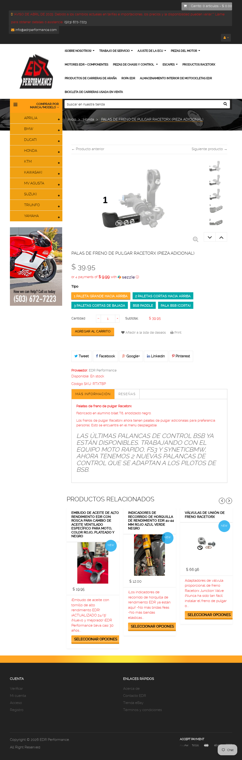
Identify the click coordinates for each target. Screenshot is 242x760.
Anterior (210, 237)
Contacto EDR (134, 696)
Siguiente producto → (209, 149)
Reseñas (127, 394)
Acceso (16, 703)
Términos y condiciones (142, 710)
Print (177, 332)
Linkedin (157, 356)
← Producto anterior (87, 149)
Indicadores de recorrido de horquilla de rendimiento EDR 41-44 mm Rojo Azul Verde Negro (151, 520)
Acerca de (131, 688)
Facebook (106, 356)
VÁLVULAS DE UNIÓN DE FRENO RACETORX (205, 515)
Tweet (83, 356)
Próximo (221, 237)
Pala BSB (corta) (176, 305)
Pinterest (182, 356)
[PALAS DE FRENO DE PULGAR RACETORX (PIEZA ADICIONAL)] (215, 167)
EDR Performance (103, 370)
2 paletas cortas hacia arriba (163, 296)
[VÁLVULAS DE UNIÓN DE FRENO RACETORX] (206, 543)
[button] (149, 277)
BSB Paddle (143, 305)
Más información (93, 394)
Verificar (16, 688)
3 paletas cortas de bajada (99, 305)
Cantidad (78, 318)
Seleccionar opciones (95, 639)
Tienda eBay (133, 703)
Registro (16, 710)
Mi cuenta (18, 696)
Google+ (132, 356)
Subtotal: (131, 318)
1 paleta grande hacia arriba (101, 296)
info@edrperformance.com (35, 30)
